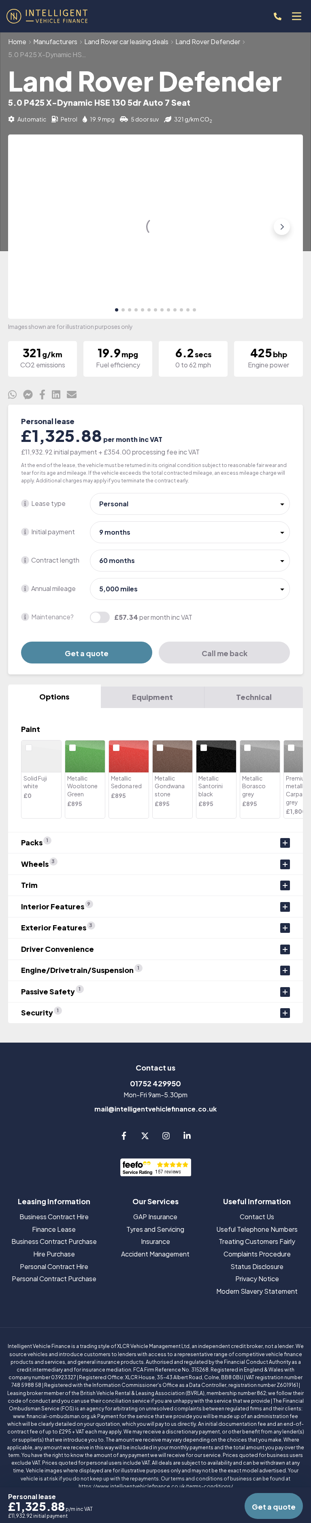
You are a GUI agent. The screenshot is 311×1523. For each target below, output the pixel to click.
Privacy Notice (257, 1278)
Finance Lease (54, 1229)
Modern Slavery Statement (257, 1291)
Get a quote (87, 653)
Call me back (224, 653)
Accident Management (155, 1254)
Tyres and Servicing (155, 1229)
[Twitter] (145, 1137)
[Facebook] (123, 1137)
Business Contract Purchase (54, 1241)
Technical (254, 697)
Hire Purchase (54, 1254)
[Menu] (296, 16)
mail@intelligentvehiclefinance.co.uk (155, 1109)
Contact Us (257, 1216)
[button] (116, 309)
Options (54, 696)
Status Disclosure (256, 1266)
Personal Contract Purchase (54, 1278)
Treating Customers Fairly (257, 1241)
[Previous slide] (29, 227)
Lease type (48, 503)
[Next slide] (282, 227)
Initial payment (53, 531)
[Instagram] (166, 1137)
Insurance (155, 1241)
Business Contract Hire (54, 1216)
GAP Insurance (155, 1216)
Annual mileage (53, 588)
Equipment (152, 697)
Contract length (55, 560)
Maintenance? (52, 616)
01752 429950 (155, 1083)
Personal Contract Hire (54, 1266)
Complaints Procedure (257, 1254)
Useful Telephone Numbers (257, 1229)
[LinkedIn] (187, 1137)
